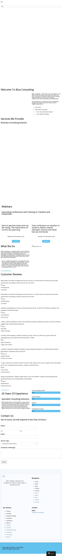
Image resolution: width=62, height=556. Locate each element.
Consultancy (9, 520)
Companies (9, 518)
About (36, 484)
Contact (37, 488)
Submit (4, 462)
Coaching (8, 513)
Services (37, 490)
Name (3, 426)
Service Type (5, 441)
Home (36, 481)
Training (8, 511)
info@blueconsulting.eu (38, 512)
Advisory (8, 523)
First (2, 431)
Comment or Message (8, 447)
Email (3, 434)
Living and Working (11, 516)
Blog (36, 486)
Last (21, 431)
